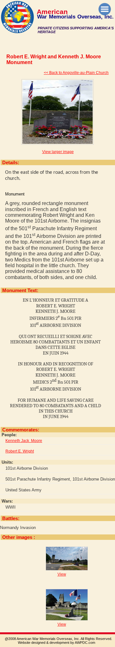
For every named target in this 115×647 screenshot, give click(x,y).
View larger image (58, 152)
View (61, 574)
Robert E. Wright (19, 451)
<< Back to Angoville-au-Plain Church (76, 72)
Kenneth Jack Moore (23, 440)
